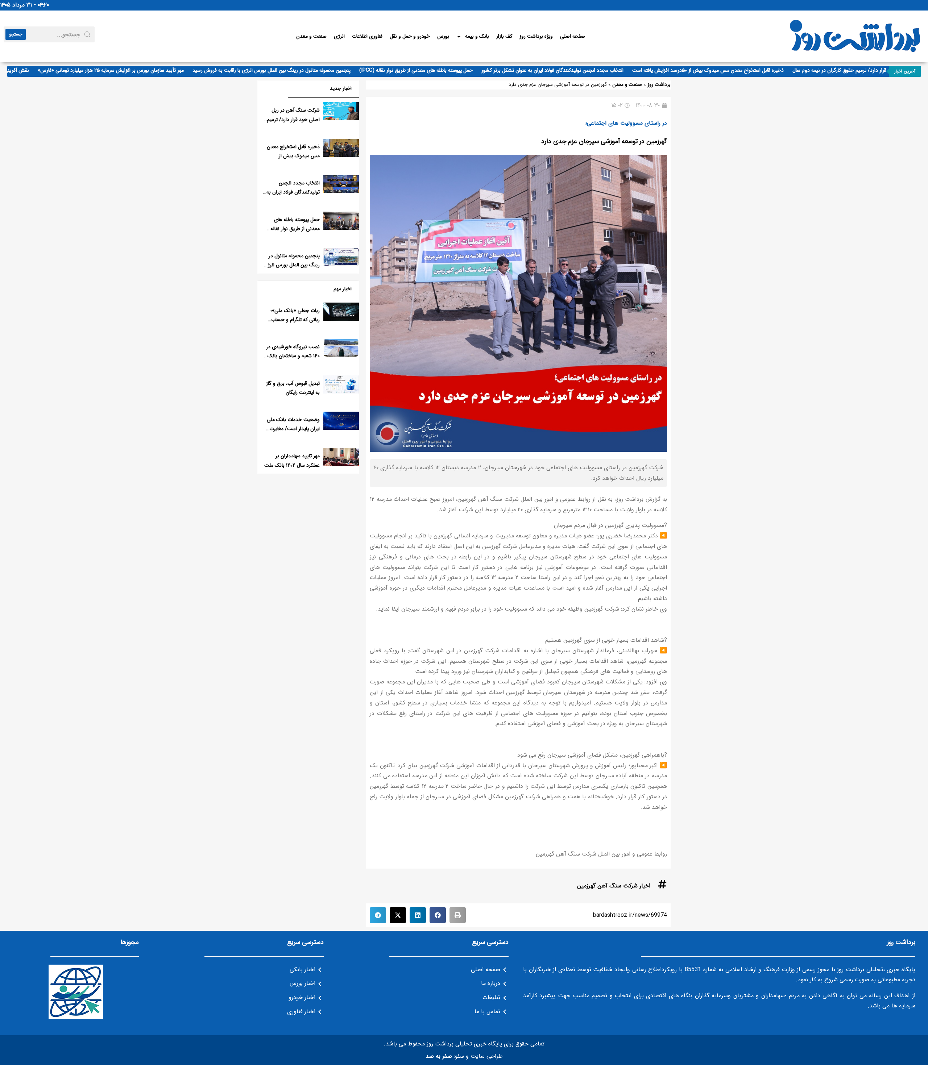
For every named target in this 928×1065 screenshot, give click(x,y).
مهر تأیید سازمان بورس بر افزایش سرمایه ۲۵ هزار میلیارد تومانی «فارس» (132, 70)
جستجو (15, 34)
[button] (458, 915)
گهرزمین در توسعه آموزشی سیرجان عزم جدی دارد (604, 141)
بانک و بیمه (477, 36)
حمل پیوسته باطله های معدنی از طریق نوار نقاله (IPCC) (437, 70)
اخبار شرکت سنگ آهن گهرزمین (613, 885)
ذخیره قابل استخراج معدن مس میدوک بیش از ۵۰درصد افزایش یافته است (729, 70)
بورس (443, 36)
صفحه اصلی (572, 36)
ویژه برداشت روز (536, 36)
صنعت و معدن (311, 36)
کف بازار (504, 36)
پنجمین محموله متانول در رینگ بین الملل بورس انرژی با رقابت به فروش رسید (293, 70)
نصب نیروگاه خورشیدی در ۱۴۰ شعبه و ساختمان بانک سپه (293, 356)
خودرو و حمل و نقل (410, 36)
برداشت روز (659, 84)
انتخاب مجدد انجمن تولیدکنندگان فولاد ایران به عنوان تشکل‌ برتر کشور (573, 70)
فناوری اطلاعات (367, 36)
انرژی (339, 36)
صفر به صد (439, 1056)
